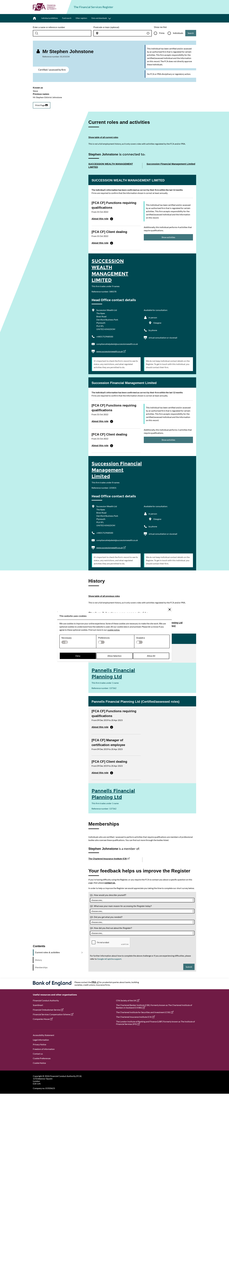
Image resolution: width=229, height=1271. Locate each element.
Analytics (140, 638)
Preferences (104, 638)
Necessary (66, 638)
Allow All (151, 656)
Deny (77, 656)
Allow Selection (114, 656)
